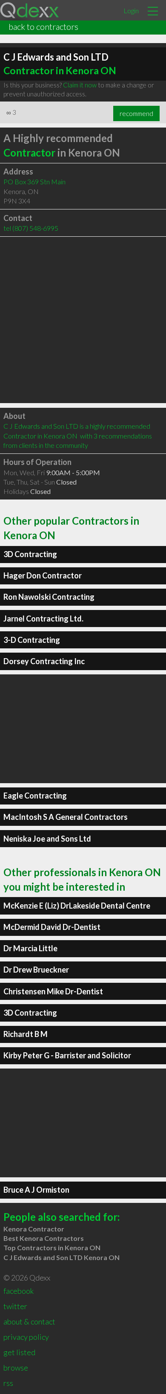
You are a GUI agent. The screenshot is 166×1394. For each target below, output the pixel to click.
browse (15, 1367)
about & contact (29, 1321)
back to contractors (43, 26)
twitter (15, 1306)
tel (30, 228)
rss (8, 1383)
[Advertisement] (83, 320)
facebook (18, 1290)
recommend (136, 113)
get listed (19, 1352)
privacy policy (26, 1337)
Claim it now (80, 85)
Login (131, 10)
